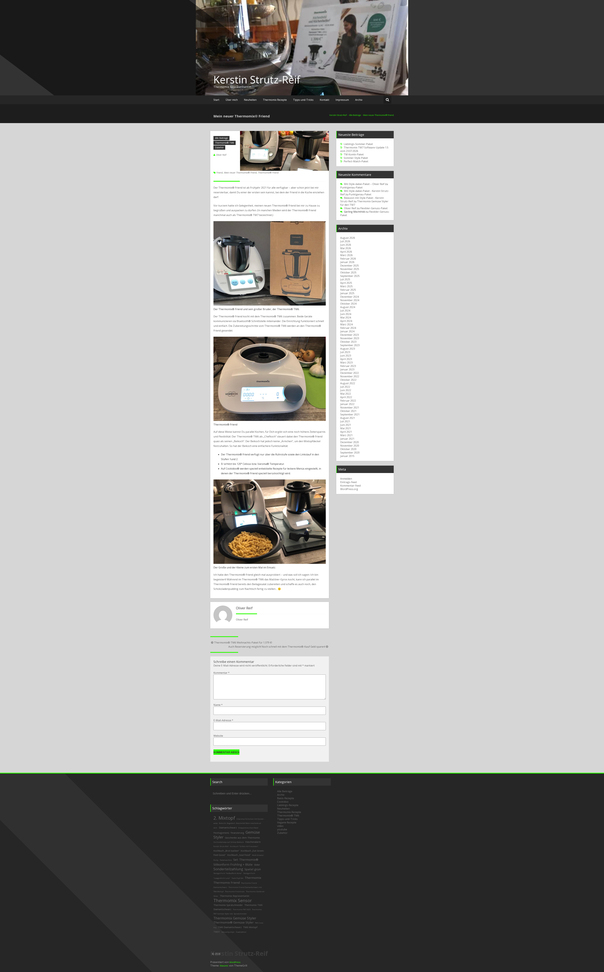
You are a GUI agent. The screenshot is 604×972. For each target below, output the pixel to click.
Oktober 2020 (348, 449)
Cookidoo (282, 801)
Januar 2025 (347, 293)
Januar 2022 (347, 404)
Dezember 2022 (349, 373)
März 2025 (346, 286)
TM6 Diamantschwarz (230, 927)
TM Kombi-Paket (354, 154)
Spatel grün (252, 869)
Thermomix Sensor (232, 900)
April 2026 (346, 251)
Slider (257, 864)
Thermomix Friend (226, 882)
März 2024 (346, 324)
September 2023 (350, 345)
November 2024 (349, 300)
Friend (219, 172)
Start (216, 100)
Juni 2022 (345, 390)
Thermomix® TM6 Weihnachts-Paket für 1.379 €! (243, 642)
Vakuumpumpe (227, 932)
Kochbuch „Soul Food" (239, 854)
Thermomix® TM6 (224, 142)
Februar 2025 (348, 290)
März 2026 (346, 255)
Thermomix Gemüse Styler (234, 918)
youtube (282, 829)
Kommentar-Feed (350, 485)
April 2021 (346, 432)
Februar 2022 (348, 400)
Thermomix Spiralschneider (228, 905)
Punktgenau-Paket (351, 187)
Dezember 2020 (349, 442)
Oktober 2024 (348, 303)
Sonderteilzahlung (228, 869)
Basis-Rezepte (285, 798)
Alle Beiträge (221, 137)
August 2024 (347, 307)
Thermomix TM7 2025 (242, 909)
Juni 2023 (345, 355)
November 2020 (349, 445)
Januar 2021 (347, 438)
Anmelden (346, 478)
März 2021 (346, 435)
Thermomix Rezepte (275, 100)
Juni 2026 (345, 245)
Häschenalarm (253, 841)
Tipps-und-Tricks (303, 100)
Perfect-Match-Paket (356, 161)
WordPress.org (349, 489)
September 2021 (350, 414)
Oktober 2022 (348, 380)
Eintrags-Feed (348, 482)
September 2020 (350, 452)
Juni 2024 (345, 314)
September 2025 (350, 276)
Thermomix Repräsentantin (234, 895)
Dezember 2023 (349, 335)
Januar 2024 (347, 331)
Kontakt (324, 100)
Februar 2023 (348, 366)
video (280, 826)
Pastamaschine (226, 860)
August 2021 (347, 418)
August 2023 (347, 348)
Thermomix (253, 878)
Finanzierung (237, 832)
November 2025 (349, 269)
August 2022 (347, 383)
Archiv (358, 100)
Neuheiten (250, 100)
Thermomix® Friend (268, 172)
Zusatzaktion (241, 932)
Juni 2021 (345, 425)
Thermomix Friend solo (235, 891)
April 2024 (346, 321)
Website (218, 735)
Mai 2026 (345, 248)
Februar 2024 (348, 328)
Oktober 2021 (348, 411)
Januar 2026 (347, 262)
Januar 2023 (347, 369)
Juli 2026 (345, 241)
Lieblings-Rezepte (287, 805)
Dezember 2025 (349, 265)
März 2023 (346, 362)
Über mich (232, 100)
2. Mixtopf (224, 818)
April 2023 (346, 359)
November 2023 (349, 338)
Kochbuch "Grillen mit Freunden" (244, 846)
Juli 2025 (345, 279)
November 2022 (349, 376)
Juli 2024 (345, 310)
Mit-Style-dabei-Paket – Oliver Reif (364, 184)
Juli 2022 (345, 386)
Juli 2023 (345, 352)
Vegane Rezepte (286, 822)
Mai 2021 (345, 428)
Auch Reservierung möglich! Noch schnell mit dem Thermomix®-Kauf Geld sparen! (276, 646)
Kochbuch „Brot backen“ (226, 850)
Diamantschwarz (228, 827)
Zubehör (219, 147)
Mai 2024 (345, 317)
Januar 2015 (347, 456)
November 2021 (349, 407)
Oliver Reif (221, 154)
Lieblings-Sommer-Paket (358, 144)
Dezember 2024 (349, 296)
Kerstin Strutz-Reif (256, 79)
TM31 (216, 931)
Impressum (342, 100)
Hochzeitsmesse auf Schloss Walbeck (228, 842)
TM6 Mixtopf (250, 927)
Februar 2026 (348, 258)
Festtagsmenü (221, 832)
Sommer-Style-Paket (356, 158)
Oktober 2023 (348, 341)
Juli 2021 (345, 421)
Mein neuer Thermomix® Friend (240, 172)
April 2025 (346, 283)
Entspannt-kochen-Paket (248, 828)
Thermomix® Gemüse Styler (233, 922)
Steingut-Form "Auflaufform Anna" (227, 873)
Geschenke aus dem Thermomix (242, 837)
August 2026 (347, 238)
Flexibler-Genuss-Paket (374, 208)
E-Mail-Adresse (223, 720)
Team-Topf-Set (237, 878)
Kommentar (221, 672)
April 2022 (346, 397)
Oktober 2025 (348, 272)
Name (218, 705)
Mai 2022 (345, 393)
